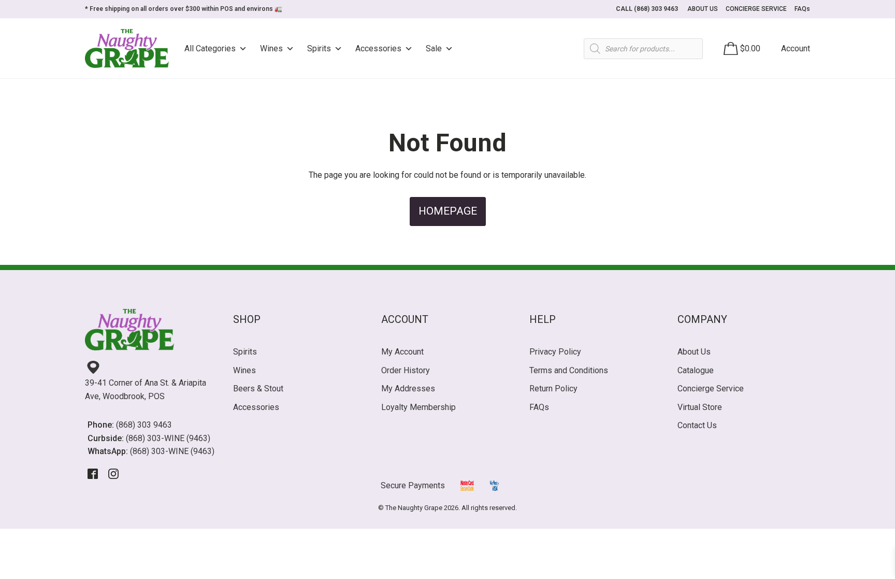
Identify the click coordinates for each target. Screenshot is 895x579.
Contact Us (697, 425)
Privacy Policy (555, 352)
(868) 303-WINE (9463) (168, 438)
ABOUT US (702, 8)
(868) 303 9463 (144, 425)
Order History (405, 370)
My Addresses (408, 388)
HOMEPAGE (447, 211)
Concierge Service (710, 388)
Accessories (378, 48)
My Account (402, 352)
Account (795, 48)
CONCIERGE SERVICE (756, 8)
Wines (271, 48)
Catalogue (695, 370)
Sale (434, 48)
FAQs (802, 8)
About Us (694, 352)
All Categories (210, 48)
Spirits (319, 48)
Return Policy (553, 388)
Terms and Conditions (568, 370)
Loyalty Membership (418, 407)
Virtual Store (699, 407)
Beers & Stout (258, 388)
